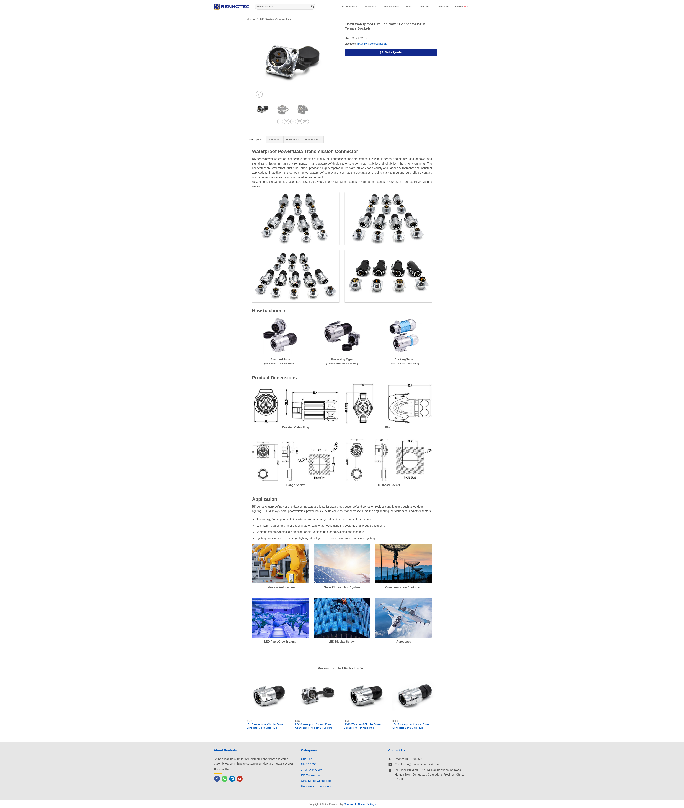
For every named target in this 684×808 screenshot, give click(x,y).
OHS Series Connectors (316, 780)
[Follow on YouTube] (240, 779)
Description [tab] (256, 139)
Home (251, 19)
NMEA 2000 (308, 764)
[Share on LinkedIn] (306, 121)
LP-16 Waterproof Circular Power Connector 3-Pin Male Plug (265, 726)
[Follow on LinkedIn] (232, 779)
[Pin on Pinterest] (299, 121)
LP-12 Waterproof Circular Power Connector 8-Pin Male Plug (411, 726)
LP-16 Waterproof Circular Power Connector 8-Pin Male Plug (362, 726)
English (459, 6)
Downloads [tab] (292, 139)
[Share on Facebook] (280, 121)
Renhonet (350, 804)
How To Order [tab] (313, 139)
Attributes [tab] (274, 139)
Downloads (390, 6)
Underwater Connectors (316, 786)
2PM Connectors (311, 769)
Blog (408, 6)
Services (369, 6)
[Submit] (312, 6)
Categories (309, 750)
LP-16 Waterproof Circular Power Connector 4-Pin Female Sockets (313, 726)
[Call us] (224, 779)
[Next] (325, 60)
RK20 (360, 43)
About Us (424, 6)
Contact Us (443, 6)
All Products (348, 6)
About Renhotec (226, 750)
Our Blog (306, 758)
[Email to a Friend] (293, 121)
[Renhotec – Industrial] (231, 6)
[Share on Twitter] (287, 121)
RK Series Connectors (275, 19)
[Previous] (260, 60)
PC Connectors (310, 775)
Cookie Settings (367, 804)
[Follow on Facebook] (217, 779)
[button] (259, 94)
